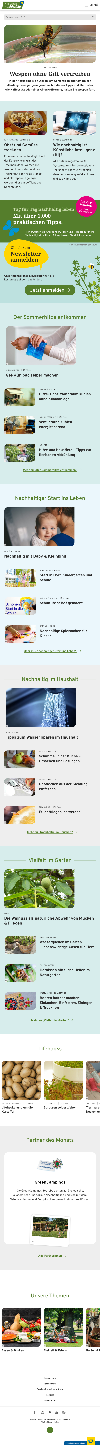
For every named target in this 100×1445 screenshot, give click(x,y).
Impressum (50, 1378)
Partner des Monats (50, 1140)
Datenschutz (50, 1384)
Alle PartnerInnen (50, 1256)
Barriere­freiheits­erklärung (50, 1389)
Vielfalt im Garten (50, 860)
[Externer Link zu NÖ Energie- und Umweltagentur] (82, 1441)
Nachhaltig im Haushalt (50, 679)
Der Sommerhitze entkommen (50, 317)
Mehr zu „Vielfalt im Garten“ (50, 1020)
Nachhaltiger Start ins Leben (50, 498)
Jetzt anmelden (47, 290)
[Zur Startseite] (13, 5)
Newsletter (50, 1400)
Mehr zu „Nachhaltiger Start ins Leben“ (50, 651)
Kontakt (50, 1395)
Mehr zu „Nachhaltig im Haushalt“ (50, 832)
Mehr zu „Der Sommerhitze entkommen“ (50, 470)
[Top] (50, 1430)
